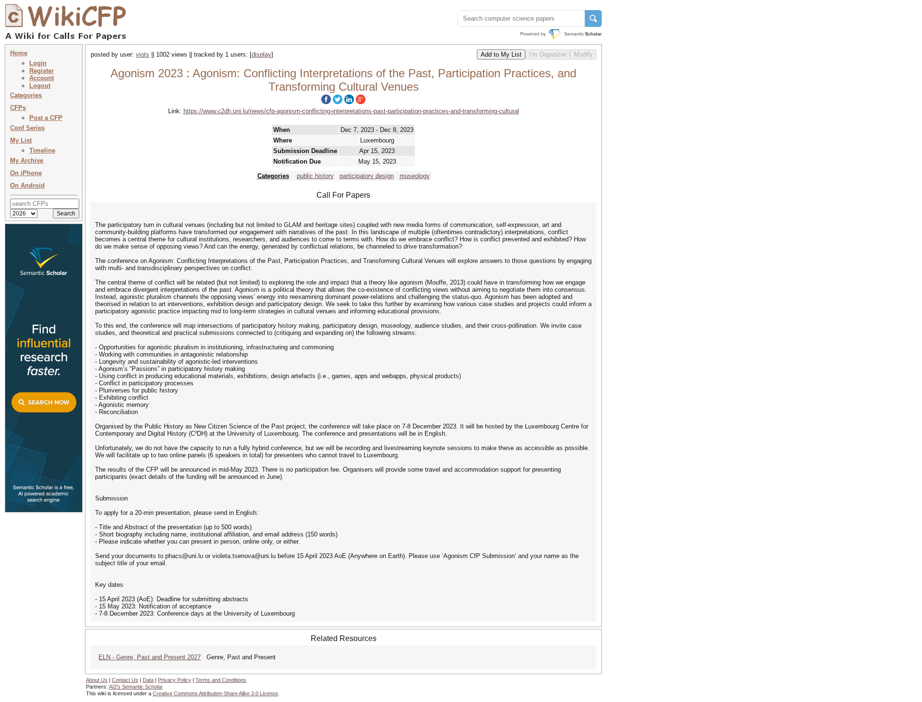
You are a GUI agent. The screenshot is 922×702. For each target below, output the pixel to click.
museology (415, 175)
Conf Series (27, 127)
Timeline (42, 150)
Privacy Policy (174, 680)
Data (148, 680)
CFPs (18, 107)
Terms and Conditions (220, 680)
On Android (27, 185)
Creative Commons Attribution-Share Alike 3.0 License (215, 693)
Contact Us (125, 680)
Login (38, 63)
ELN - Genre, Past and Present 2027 (149, 657)
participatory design (367, 175)
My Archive (26, 160)
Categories (26, 95)
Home (18, 53)
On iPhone (26, 173)
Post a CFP (45, 117)
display (261, 54)
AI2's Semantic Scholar (136, 687)
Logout (39, 85)
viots (142, 54)
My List (21, 140)
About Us (97, 680)
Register (41, 70)
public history (315, 175)
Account (41, 78)
